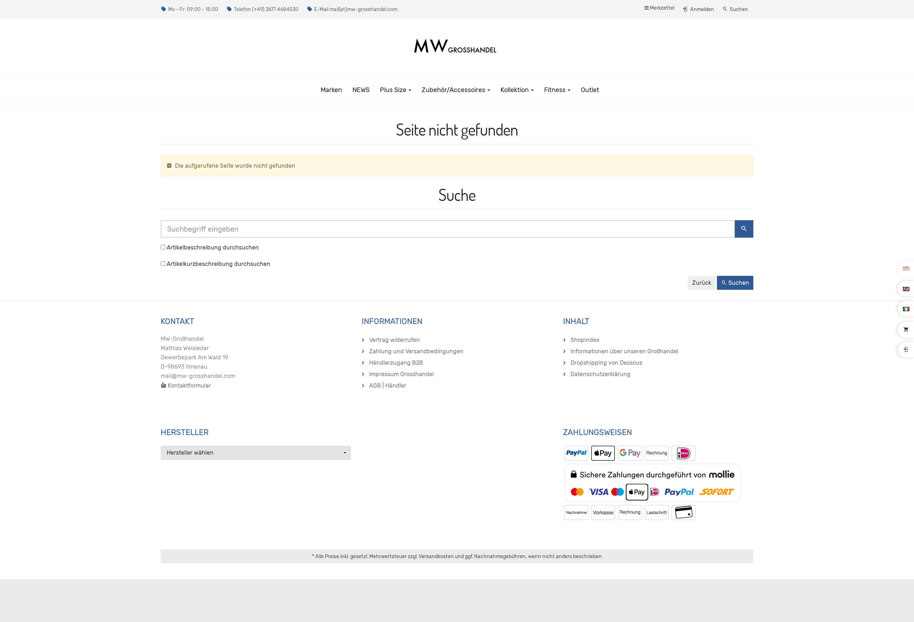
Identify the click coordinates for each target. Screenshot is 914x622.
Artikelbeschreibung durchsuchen (213, 247)
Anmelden (702, 9)
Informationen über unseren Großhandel (624, 351)
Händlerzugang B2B (396, 362)
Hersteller (185, 432)
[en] (906, 288)
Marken (331, 90)
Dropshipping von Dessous (606, 362)
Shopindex (585, 340)
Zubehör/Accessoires (454, 90)
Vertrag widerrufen (394, 340)
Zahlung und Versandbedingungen (416, 351)
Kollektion (515, 90)
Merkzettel (661, 8)
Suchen (739, 9)
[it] (906, 308)
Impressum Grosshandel (401, 374)
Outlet (590, 90)
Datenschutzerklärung (601, 374)
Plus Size (394, 90)
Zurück (701, 282)
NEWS (361, 90)
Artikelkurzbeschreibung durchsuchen (218, 264)
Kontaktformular (188, 385)
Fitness (555, 90)
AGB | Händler (387, 385)
